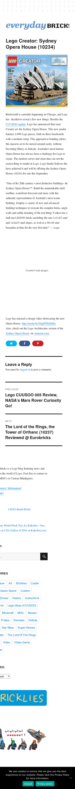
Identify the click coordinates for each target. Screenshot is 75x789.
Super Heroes (26, 627)
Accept (28, 783)
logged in (25, 369)
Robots (32, 620)
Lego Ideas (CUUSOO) (22, 605)
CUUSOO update (16, 124)
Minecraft (7, 613)
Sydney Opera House (17, 333)
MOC (20, 613)
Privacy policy (45, 783)
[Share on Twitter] (11, 343)
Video (6, 642)
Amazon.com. (42, 333)
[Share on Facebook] (24, 343)
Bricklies (21, 583)
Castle (35, 583)
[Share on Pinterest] (37, 343)
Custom (25, 591)
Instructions (32, 598)
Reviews (19, 620)
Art (10, 583)
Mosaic (32, 613)
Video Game (22, 642)
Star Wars (8, 627)
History (16, 598)
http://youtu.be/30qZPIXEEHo (39, 323)
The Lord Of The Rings (22, 635)
